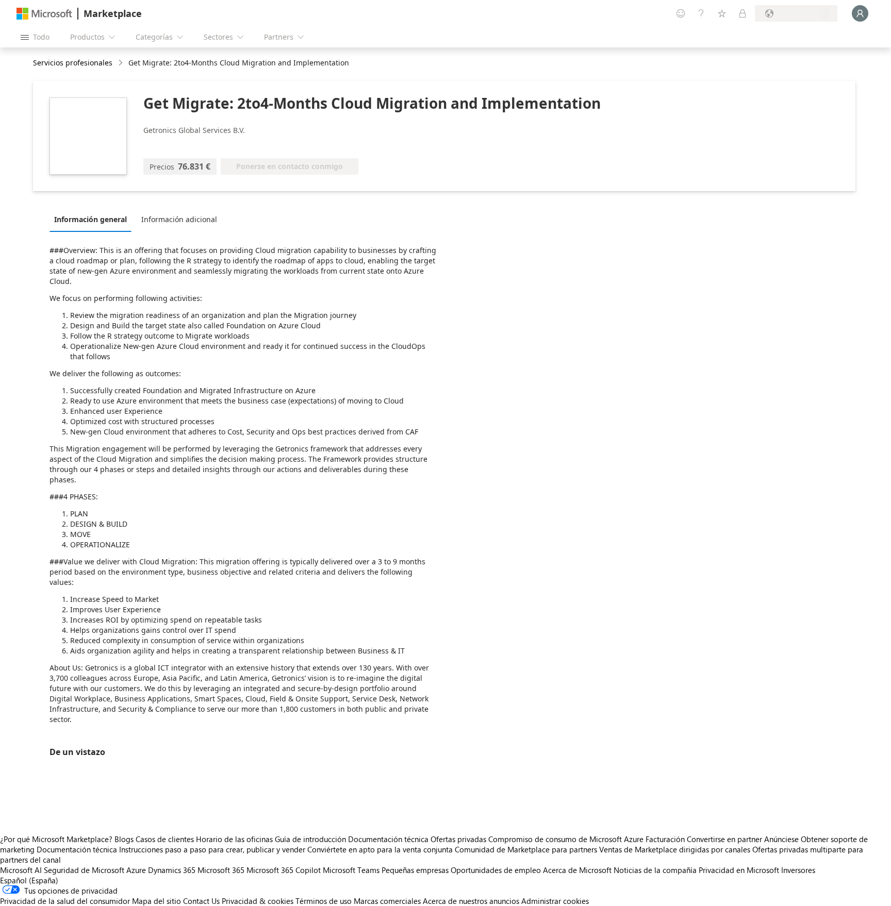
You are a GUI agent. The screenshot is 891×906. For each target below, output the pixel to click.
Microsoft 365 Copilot (283, 870)
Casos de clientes (165, 839)
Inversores (798, 870)
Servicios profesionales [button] (72, 63)
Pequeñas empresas (415, 870)
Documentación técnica (388, 839)
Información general (90, 219)
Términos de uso (323, 901)
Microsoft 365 (220, 870)
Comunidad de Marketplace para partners (526, 849)
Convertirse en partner (724, 839)
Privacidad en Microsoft (739, 870)
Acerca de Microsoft (577, 870)
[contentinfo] (121, 63)
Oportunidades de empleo (496, 870)
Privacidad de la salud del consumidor (65, 901)
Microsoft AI (21, 870)
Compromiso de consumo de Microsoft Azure (567, 839)
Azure (136, 870)
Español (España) (29, 880)
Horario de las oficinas (234, 839)
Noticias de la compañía (655, 870)
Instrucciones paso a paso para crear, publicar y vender (212, 849)
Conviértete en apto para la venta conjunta (380, 849)
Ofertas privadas (458, 839)
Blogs (124, 839)
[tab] (93, 219)
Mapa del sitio (156, 901)
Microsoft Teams (351, 870)
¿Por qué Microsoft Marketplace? (56, 839)
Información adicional (179, 219)
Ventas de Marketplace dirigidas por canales (674, 849)
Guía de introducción (310, 839)
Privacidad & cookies (257, 901)
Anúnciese (781, 839)
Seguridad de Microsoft (84, 870)
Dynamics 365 (171, 870)
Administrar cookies (555, 901)
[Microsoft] (44, 14)
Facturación (665, 839)
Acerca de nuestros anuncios (471, 901)
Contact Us (201, 901)
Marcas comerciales (387, 901)
